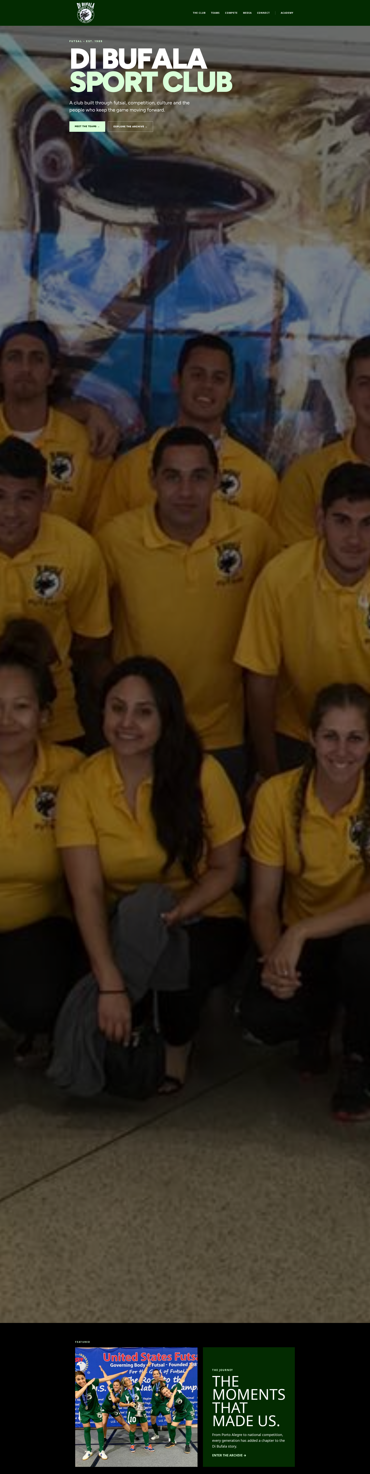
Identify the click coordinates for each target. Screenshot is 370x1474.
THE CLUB (199, 12)
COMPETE (231, 12)
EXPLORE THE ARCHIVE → (130, 126)
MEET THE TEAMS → (87, 126)
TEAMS (215, 12)
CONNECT (263, 12)
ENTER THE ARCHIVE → (229, 1455)
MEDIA (247, 12)
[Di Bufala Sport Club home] (85, 13)
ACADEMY (287, 12)
